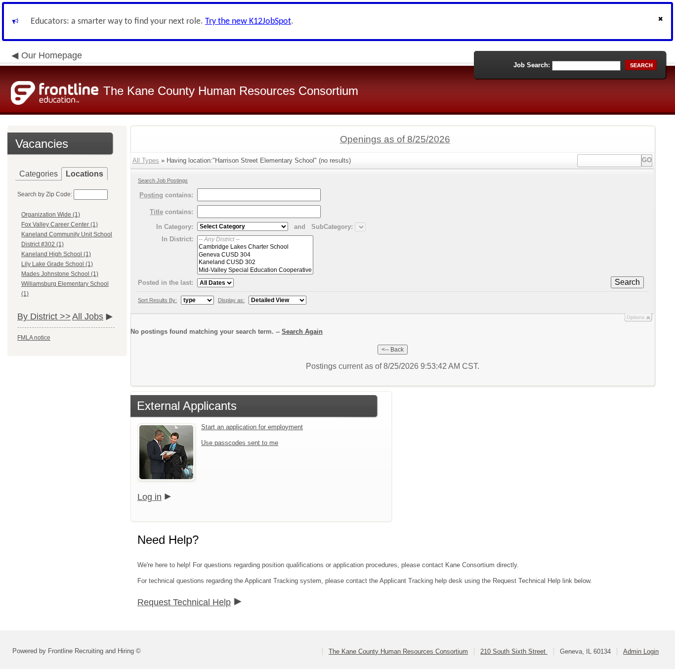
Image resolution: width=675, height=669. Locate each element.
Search (627, 282)
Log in (149, 496)
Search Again (302, 331)
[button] (661, 21)
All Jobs (87, 316)
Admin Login (641, 651)
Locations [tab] (84, 174)
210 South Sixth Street (514, 651)
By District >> (44, 316)
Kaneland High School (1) (56, 254)
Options (635, 317)
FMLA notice (33, 337)
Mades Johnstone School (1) (59, 273)
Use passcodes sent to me (239, 442)
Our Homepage (51, 55)
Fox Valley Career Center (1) (59, 224)
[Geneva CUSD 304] (255, 255)
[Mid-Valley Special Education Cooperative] (255, 270)
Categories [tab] (38, 174)
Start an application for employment (252, 427)
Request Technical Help (184, 602)
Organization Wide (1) (50, 214)
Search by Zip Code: (44, 194)
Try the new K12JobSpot (248, 21)
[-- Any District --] (255, 239)
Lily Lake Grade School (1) (57, 264)
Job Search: (531, 65)
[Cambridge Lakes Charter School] (255, 247)
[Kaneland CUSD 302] (255, 262)
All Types (145, 160)
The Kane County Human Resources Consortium (398, 651)
